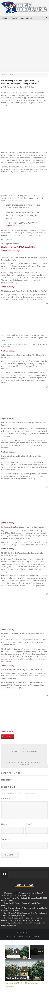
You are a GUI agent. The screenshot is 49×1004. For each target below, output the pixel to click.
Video (15, 937)
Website (5, 838)
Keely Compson (7, 87)
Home (4, 75)
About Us (28, 937)
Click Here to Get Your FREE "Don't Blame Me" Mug (18, 247)
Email (28, 824)
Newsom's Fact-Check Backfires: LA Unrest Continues (24, 962)
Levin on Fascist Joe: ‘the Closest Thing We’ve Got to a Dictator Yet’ (25, 763)
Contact (20, 937)
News (32, 87)
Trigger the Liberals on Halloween (24, 751)
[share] (40, 961)
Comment (6, 798)
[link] (8, 962)
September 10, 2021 (14, 225)
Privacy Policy (37, 937)
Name (4, 824)
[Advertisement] (24, 46)
